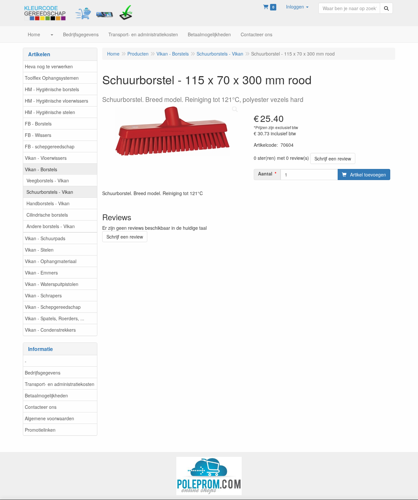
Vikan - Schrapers (43, 295)
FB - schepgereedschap (49, 146)
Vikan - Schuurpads (45, 238)
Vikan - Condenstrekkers (50, 329)
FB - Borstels (38, 123)
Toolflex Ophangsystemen (52, 78)
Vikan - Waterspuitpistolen (51, 284)
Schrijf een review (332, 158)
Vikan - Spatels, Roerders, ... (54, 318)
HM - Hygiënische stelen (50, 112)
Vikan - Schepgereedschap (53, 307)
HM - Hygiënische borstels (52, 89)
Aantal (265, 173)
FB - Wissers (38, 135)
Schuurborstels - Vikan (49, 192)
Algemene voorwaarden (49, 418)
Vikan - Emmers (41, 272)
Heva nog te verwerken (49, 66)
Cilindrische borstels (47, 214)
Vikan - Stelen (39, 249)
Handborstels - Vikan (48, 203)
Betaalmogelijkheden (46, 395)
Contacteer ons (40, 407)
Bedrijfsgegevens (42, 372)
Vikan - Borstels (41, 169)
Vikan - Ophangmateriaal (50, 261)
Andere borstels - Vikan (50, 226)
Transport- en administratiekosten (59, 384)
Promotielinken (40, 429)
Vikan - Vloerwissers (46, 158)
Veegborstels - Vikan (47, 180)
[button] (297, 6)
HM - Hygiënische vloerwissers (56, 100)
